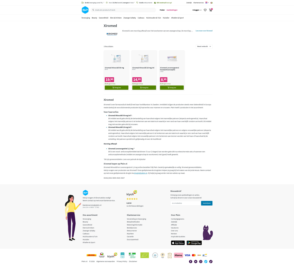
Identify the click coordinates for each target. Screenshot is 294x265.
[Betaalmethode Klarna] (178, 255)
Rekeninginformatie (134, 225)
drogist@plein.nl (140, 173)
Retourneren (132, 230)
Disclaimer (133, 261)
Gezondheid (103, 18)
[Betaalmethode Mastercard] (194, 255)
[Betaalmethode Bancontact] (204, 255)
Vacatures (175, 228)
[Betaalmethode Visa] (187, 255)
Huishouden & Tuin (153, 18)
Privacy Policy (122, 261)
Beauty (94, 18)
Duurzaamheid (132, 239)
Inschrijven (207, 203)
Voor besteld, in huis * (122, 3)
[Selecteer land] (207, 2)
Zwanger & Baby (129, 18)
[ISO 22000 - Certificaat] (155, 255)
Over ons (174, 230)
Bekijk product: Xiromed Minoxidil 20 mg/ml (144, 71)
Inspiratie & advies (178, 236)
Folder (162, 10)
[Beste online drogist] (162, 255)
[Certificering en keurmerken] (145, 255)
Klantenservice (199, 3)
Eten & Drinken (116, 18)
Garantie (130, 236)
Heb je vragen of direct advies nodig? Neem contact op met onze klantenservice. (99, 199)
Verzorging (86, 18)
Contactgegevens (177, 219)
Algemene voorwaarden (105, 261)
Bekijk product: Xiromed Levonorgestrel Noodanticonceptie (172, 71)
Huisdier (166, 18)
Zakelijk (189, 3)
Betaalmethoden (133, 222)
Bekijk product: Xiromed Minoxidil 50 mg (116, 71)
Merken (174, 233)
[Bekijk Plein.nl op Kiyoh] (112, 255)
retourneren (145, 3)
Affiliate (174, 225)
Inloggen (195, 10)
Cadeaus (141, 18)
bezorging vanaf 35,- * (94, 3)
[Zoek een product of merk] (93, 10)
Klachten (130, 233)
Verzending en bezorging (136, 219)
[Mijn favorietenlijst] (205, 10)
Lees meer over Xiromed (204, 31)
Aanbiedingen (172, 10)
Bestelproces (132, 228)
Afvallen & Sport (177, 18)
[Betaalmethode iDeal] (199, 255)
